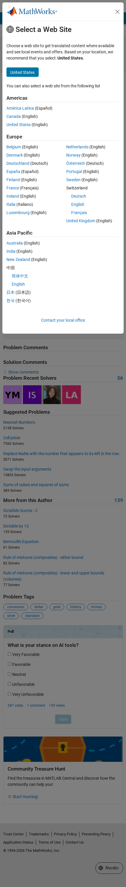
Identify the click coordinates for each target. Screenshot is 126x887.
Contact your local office (63, 320)
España (13, 171)
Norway (73, 155)
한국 (10, 300)
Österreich (75, 163)
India (11, 251)
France (12, 188)
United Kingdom (80, 220)
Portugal (74, 171)
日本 (10, 292)
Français (79, 212)
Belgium (13, 147)
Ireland (12, 196)
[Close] (117, 12)
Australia (14, 243)
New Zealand (18, 259)
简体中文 (20, 276)
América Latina (20, 108)
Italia (11, 204)
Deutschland (17, 163)
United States (18, 124)
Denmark (14, 155)
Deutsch (78, 196)
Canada (13, 116)
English (77, 204)
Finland (13, 179)
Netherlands (77, 147)
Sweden (73, 179)
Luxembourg (18, 212)
